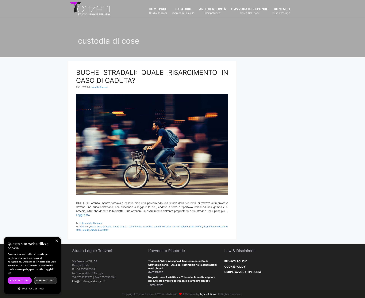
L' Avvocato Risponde (91, 223)
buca (93, 226)
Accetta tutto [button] (19, 280)
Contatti (281, 10)
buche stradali (120, 226)
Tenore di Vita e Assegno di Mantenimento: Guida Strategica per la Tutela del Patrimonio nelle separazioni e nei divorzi (182, 264)
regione (184, 226)
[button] (32, 288)
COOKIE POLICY (235, 266)
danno (175, 226)
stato (78, 229)
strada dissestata (99, 229)
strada (86, 229)
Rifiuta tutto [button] (45, 280)
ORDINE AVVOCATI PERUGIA (242, 271)
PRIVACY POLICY (235, 261)
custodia (147, 226)
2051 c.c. (84, 226)
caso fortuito (135, 226)
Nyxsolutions (208, 294)
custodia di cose (162, 226)
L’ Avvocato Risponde (249, 10)
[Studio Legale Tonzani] (90, 8)
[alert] (32, 265)
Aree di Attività (212, 10)
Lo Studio (183, 10)
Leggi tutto (83, 215)
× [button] (56, 241)
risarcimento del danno (215, 226)
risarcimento (195, 226)
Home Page (158, 10)
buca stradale (104, 226)
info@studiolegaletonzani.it (88, 281)
